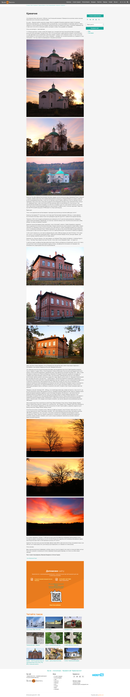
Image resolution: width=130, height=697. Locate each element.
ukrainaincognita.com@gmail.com (80, 684)
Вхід (89, 31)
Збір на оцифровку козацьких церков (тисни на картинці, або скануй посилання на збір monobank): (56, 586)
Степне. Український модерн (71, 660)
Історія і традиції (75, 2)
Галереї (110, 2)
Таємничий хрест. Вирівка (33, 645)
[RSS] (83, 676)
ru (122, 2)
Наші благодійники (55, 605)
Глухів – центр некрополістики (53, 660)
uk (120, 2)
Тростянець (48, 629)
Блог (55, 684)
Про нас (116, 2)
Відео (55, 687)
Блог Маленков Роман (32, 558)
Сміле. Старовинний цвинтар (52, 645)
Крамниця (68, 2)
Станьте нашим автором (95, 15)
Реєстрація (91, 33)
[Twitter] (77, 676)
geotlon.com (101, 695)
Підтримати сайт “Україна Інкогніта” (72, 670)
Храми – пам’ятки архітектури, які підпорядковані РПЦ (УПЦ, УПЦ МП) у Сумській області (35, 662)
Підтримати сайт (95, 28)
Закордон (92, 2)
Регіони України (84, 2)
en (124, 2)
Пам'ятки (98, 2)
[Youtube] (80, 676)
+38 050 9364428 (76, 683)
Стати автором (57, 670)
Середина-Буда (68, 629)
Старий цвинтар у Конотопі (71, 645)
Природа (104, 2)
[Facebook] (74, 676)
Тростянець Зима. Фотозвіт (33, 629)
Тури (55, 679)
